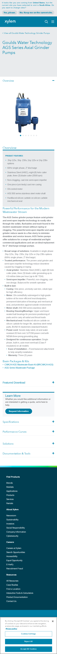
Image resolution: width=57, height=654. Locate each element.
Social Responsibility (15, 528)
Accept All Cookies (28, 649)
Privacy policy (11, 629)
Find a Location (13, 589)
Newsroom (11, 515)
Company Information (16, 532)
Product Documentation (17, 597)
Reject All (28, 641)
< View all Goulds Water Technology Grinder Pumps (26, 33)
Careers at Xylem (13, 548)
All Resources (12, 581)
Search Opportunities (15, 552)
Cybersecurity (12, 536)
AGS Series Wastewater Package (20, 368)
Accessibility (11, 556)
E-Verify (9, 564)
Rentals (9, 503)
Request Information (19, 411)
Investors (10, 523)
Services (10, 499)
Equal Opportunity (14, 560)
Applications (11, 491)
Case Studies (12, 585)
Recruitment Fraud (14, 568)
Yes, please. (10, 12)
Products (10, 495)
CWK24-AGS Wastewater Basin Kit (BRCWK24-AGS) (29, 365)
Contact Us (11, 601)
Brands (9, 483)
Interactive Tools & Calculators (19, 593)
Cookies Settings (28, 634)
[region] (28, 635)
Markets (10, 487)
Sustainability (12, 519)
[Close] (53, 621)
